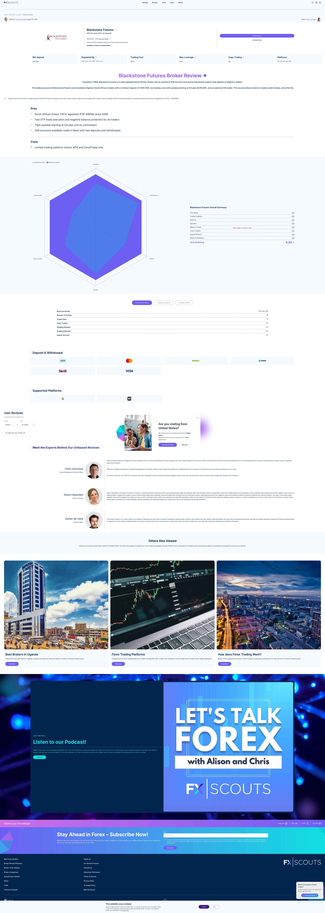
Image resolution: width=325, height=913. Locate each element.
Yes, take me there (167, 445)
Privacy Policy (125, 910)
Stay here (185, 445)
